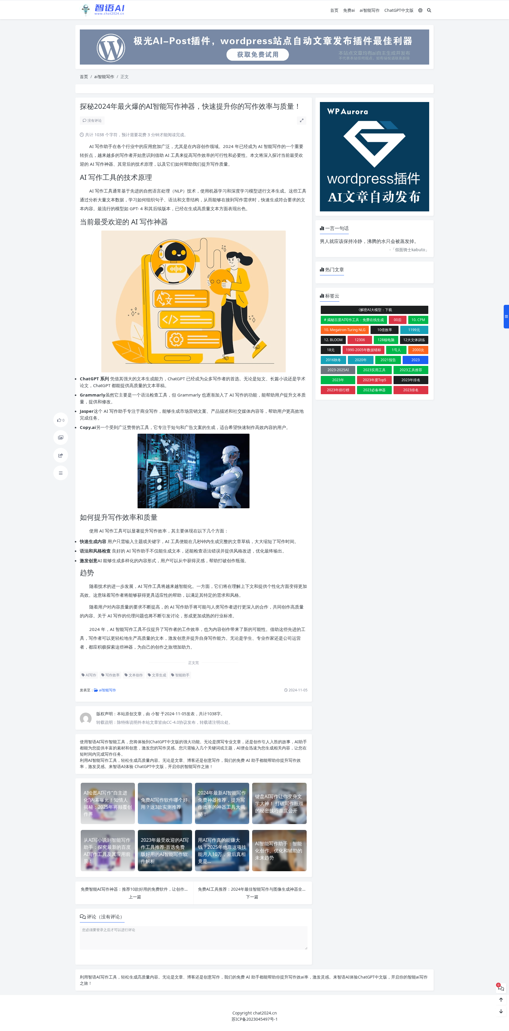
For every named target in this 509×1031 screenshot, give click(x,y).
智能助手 (181, 675)
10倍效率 (384, 329)
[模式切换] (420, 10)
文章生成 (158, 675)
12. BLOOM (333, 339)
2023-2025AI (338, 369)
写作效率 (112, 675)
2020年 (361, 359)
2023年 (338, 379)
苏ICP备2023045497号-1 (255, 1019)
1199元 (414, 329)
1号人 (396, 349)
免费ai (349, 10)
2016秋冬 (333, 359)
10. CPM (418, 319)
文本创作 (135, 675)
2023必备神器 (374, 389)
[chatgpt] (254, 46)
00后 (397, 319)
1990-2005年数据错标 (363, 349)
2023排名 (411, 389)
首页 (334, 10)
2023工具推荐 (411, 369)
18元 (331, 349)
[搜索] (429, 10)
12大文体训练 (414, 339)
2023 (416, 359)
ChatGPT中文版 (399, 10)
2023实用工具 (374, 369)
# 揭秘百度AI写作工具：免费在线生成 (354, 319)
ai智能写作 (370, 10)
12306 (360, 339)
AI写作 (90, 675)
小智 (156, 713)
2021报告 (388, 359)
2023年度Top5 (374, 379)
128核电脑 (386, 339)
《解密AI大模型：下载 (374, 309)
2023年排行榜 (338, 389)
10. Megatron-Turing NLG (345, 329)
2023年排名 (410, 379)
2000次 (418, 349)
